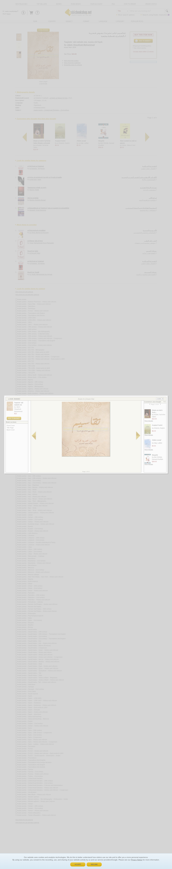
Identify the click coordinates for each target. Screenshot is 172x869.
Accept (78, 864)
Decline (94, 864)
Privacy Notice (136, 860)
